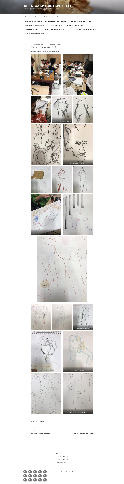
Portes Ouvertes (49, 17)
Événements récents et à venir (33, 21)
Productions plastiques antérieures (34, 25)
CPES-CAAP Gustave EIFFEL (49, 6)
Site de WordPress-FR (62, 462)
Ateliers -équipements (56, 25)
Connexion (59, 453)
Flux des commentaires (62, 459)
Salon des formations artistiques (86, 29)
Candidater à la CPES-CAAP (74, 25)
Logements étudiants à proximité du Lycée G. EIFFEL (57, 29)
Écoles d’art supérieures (31, 29)
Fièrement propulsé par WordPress (66, 472)
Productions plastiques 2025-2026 (80, 21)
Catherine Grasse (54, 44)
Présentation (28, 17)
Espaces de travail (62, 17)
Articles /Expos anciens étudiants (34, 33)
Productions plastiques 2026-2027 (56, 21)
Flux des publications (62, 456)
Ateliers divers (76, 17)
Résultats (38, 17)
